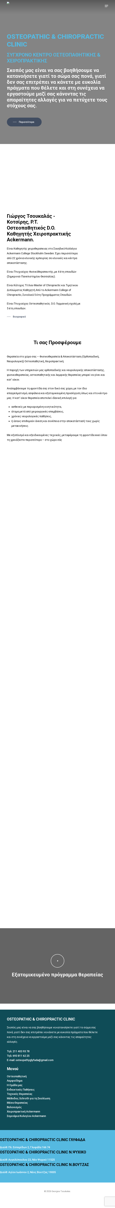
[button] (106, 5)
